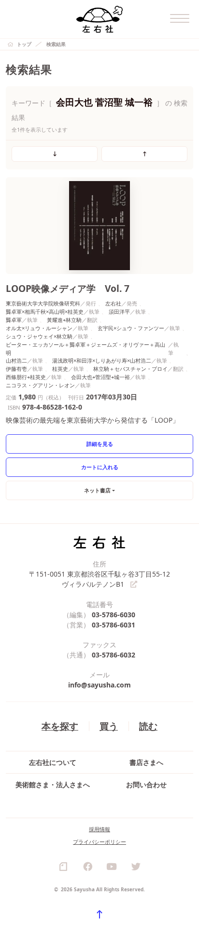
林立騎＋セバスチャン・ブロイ (130, 368)
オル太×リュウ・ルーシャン (39, 328)
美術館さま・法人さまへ (52, 784)
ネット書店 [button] (97, 490)
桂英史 (60, 368)
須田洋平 (119, 311)
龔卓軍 (14, 319)
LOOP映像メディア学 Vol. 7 (67, 288)
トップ (24, 44)
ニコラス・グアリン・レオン (40, 385)
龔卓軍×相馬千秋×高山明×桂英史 (45, 311)
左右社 (113, 303)
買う (109, 725)
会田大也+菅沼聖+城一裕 (100, 377)
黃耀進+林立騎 (64, 319)
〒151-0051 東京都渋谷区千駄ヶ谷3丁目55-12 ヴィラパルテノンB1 (99, 579)
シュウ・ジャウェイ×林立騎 (39, 336)
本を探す (60, 725)
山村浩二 (16, 360)
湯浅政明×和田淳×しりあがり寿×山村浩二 (101, 360)
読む (148, 725)
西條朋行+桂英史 (26, 377)
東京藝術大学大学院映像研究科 (43, 303)
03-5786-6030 (113, 614)
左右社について (52, 762)
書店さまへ (146, 762)
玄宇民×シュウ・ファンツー (131, 328)
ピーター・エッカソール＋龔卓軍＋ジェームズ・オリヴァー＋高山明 (85, 348)
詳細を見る (99, 443)
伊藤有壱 (16, 368)
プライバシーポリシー (99, 841)
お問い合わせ (146, 784)
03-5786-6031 (113, 624)
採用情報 (99, 829)
